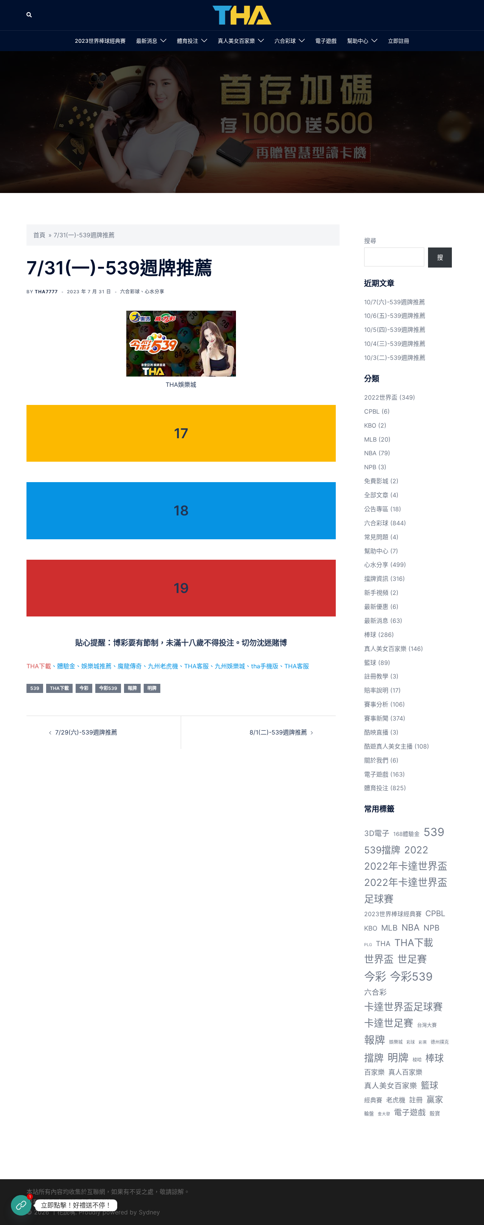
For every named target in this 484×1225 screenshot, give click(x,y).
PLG (368, 944)
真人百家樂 (405, 1072)
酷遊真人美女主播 (388, 746)
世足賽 (412, 959)
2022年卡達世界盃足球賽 (405, 890)
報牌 (132, 688)
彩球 (410, 1042)
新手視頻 (376, 592)
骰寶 (435, 1113)
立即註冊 (398, 40)
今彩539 (108, 688)
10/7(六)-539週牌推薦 (394, 302)
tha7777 (46, 291)
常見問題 (376, 537)
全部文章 (376, 495)
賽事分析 (376, 704)
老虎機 (395, 1100)
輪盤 (369, 1113)
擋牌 (374, 1058)
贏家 (435, 1099)
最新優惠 (376, 606)
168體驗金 (406, 834)
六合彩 (375, 992)
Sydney (149, 1212)
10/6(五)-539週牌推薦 (394, 315)
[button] (29, 15)
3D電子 (376, 833)
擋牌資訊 (376, 578)
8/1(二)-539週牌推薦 (278, 732)
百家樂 (374, 1072)
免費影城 (376, 481)
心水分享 (154, 291)
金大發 (384, 1113)
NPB (370, 467)
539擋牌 (382, 850)
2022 (416, 850)
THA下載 (38, 666)
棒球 (370, 634)
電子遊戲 (326, 40)
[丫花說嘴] (242, 14)
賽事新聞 (376, 718)
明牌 (152, 688)
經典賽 (373, 1100)
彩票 (423, 1042)
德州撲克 (440, 1042)
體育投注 (187, 40)
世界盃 (379, 959)
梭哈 (417, 1060)
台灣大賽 (427, 1025)
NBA (370, 453)
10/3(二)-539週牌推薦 (394, 357)
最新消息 (146, 40)
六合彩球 (285, 40)
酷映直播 (376, 732)
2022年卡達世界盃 (405, 866)
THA (383, 943)
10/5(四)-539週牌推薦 (394, 329)
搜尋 (370, 240)
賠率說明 (376, 690)
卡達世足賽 (388, 1023)
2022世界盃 (380, 397)
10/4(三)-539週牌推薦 (394, 343)
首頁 (39, 235)
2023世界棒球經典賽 (100, 40)
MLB (370, 439)
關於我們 (376, 760)
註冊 (416, 1100)
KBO (370, 425)
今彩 (83, 688)
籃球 (370, 662)
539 (34, 688)
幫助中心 (357, 40)
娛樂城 (396, 1042)
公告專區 (376, 509)
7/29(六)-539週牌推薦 (86, 732)
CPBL (372, 411)
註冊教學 (376, 676)
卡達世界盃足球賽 (403, 1007)
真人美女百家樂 (236, 40)
